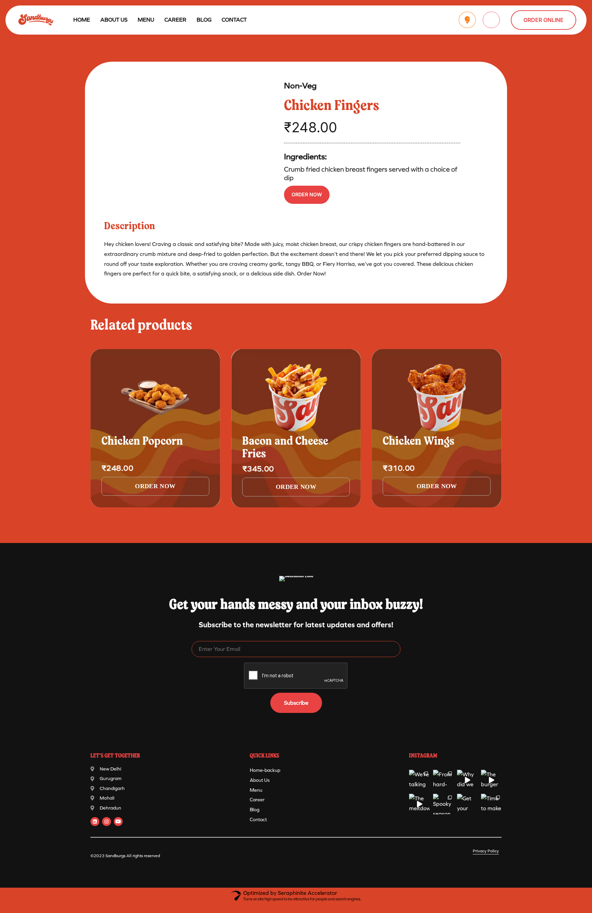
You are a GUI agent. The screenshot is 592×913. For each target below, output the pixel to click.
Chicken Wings (418, 441)
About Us (113, 19)
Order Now (307, 194)
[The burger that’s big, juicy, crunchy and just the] (491, 780)
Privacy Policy (486, 851)
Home (81, 19)
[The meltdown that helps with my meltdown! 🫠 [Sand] (419, 804)
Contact (234, 19)
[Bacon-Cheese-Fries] (296, 397)
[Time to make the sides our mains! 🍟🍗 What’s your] (491, 804)
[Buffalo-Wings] (437, 397)
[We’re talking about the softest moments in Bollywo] (419, 780)
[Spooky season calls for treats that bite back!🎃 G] (443, 804)
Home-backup (265, 770)
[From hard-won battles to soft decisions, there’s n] (443, 780)
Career (175, 19)
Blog (204, 19)
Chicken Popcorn (142, 441)
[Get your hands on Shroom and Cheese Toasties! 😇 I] (467, 804)
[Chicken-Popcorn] (155, 397)
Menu (256, 790)
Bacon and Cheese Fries (285, 448)
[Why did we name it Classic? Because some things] (467, 780)
